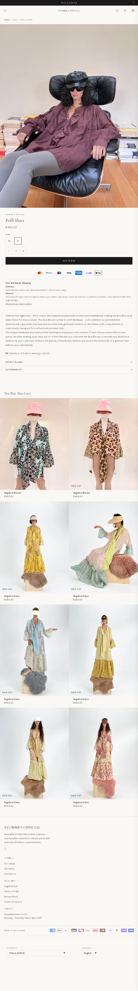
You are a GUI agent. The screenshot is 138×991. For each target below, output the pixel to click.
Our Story (9, 868)
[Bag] (133, 10)
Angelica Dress (12, 596)
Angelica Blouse (12, 492)
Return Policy (11, 896)
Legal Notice (10, 886)
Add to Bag (69, 261)
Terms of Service (13, 901)
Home (7, 20)
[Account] (125, 10)
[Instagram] (5, 849)
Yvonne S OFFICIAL (22, 827)
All (15, 20)
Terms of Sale (11, 891)
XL (9, 241)
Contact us (10, 874)
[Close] (134, 2)
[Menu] (5, 10)
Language (86, 948)
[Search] (117, 10)
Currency (12, 948)
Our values (9, 863)
